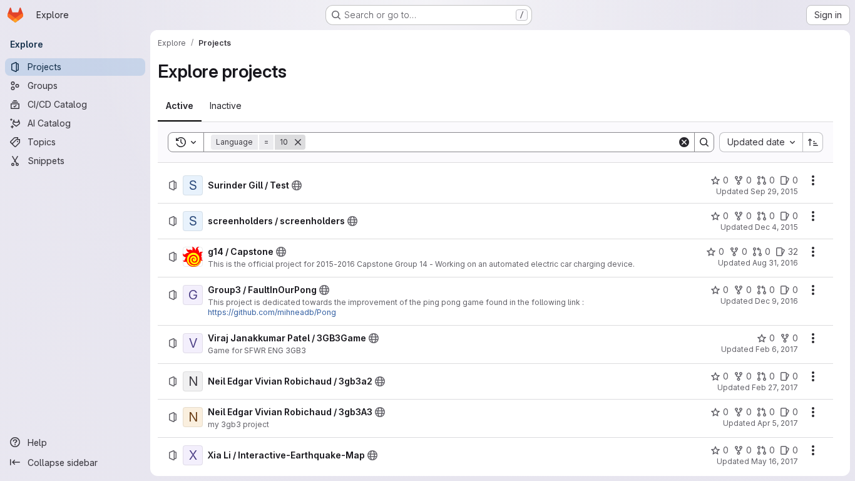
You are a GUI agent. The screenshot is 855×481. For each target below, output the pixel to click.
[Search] (704, 142)
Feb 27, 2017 (775, 387)
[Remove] (297, 142)
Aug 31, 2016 (775, 262)
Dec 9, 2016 (776, 301)
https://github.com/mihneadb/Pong (272, 312)
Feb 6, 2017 (776, 349)
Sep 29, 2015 (774, 191)
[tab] (180, 106)
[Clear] (684, 142)
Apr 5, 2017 (777, 423)
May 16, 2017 (774, 461)
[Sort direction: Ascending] (813, 142)
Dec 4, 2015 (776, 227)
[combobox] (760, 142)
